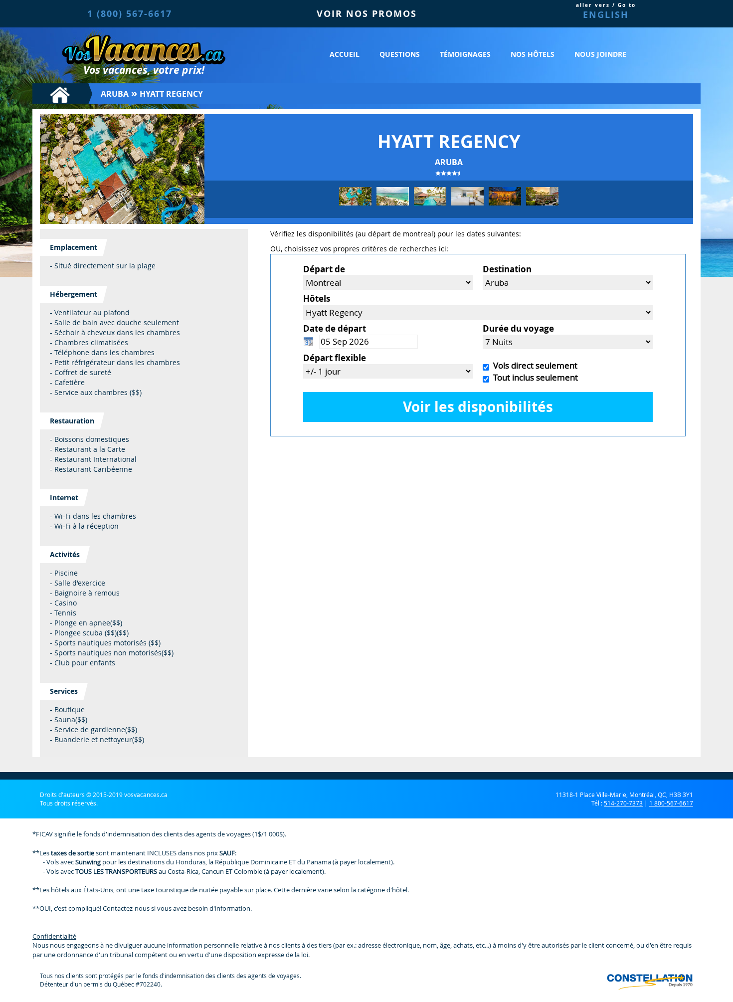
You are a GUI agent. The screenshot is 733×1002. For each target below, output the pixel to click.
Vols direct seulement (533, 365)
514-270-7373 (623, 803)
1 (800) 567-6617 (129, 13)
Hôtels (316, 298)
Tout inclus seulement (533, 377)
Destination (507, 269)
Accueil (345, 54)
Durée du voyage (518, 328)
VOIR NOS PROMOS (367, 13)
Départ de (324, 269)
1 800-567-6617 (671, 803)
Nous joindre (600, 54)
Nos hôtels (532, 54)
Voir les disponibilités (478, 406)
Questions (399, 54)
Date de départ (334, 328)
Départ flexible (334, 358)
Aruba (115, 93)
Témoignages (465, 54)
